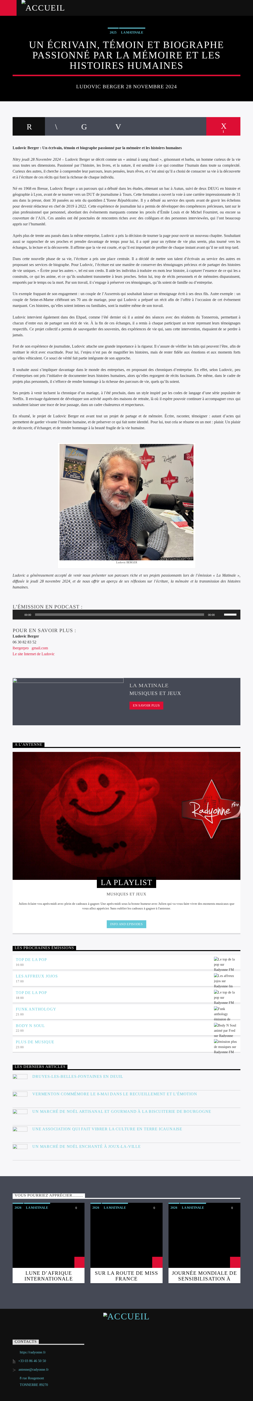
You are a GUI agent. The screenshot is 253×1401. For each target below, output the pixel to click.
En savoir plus (146, 705)
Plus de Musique (35, 1042)
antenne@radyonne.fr (34, 1369)
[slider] (231, 614)
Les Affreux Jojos (37, 976)
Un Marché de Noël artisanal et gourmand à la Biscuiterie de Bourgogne (121, 1111)
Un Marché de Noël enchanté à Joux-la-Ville (86, 1146)
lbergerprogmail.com (30, 648)
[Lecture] (19, 614)
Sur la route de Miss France (126, 1275)
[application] (126, 615)
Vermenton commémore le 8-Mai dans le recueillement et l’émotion (114, 1094)
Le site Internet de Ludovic (34, 654)
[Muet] (220, 614)
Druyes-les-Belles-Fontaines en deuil (77, 1076)
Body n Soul (30, 1026)
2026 (18, 1207)
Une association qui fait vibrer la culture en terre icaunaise (108, 1129)
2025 (113, 32)
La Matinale (132, 32)
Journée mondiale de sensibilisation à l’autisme (204, 1278)
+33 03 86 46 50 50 (32, 1361)
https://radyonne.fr (33, 1352)
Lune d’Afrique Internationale (48, 1275)
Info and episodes (126, 924)
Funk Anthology (36, 1009)
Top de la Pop (31, 960)
